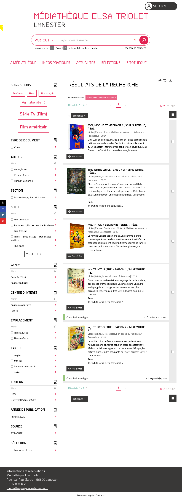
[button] (22, 62)
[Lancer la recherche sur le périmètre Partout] (144, 40)
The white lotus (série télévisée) (104, 205)
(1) (32, 254)
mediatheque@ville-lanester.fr (27, 488)
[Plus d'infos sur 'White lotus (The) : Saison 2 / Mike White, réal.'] (76, 338)
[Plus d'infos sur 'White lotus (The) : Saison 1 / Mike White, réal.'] (76, 281)
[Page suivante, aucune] (125, 105)
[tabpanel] (91, 265)
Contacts (100, 495)
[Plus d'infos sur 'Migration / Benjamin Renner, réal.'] (76, 236)
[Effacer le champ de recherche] (135, 40)
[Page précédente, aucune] (111, 105)
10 (161, 105)
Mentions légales (86, 495)
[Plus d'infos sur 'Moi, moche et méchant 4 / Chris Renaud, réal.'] (76, 137)
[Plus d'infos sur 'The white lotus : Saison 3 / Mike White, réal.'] (76, 181)
